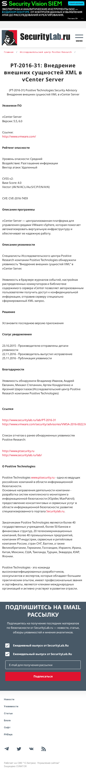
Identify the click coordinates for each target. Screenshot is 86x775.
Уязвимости (11, 706)
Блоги (7, 720)
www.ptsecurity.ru (43, 477)
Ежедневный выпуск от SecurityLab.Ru (41, 645)
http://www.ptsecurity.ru (18, 451)
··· (82, 18)
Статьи (8, 713)
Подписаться (43, 676)
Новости (9, 699)
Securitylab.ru (55, 511)
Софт (7, 727)
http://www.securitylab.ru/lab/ (22, 455)
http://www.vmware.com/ (19, 136)
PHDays (8, 734)
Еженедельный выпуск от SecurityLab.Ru (42, 654)
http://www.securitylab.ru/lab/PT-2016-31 (29, 420)
